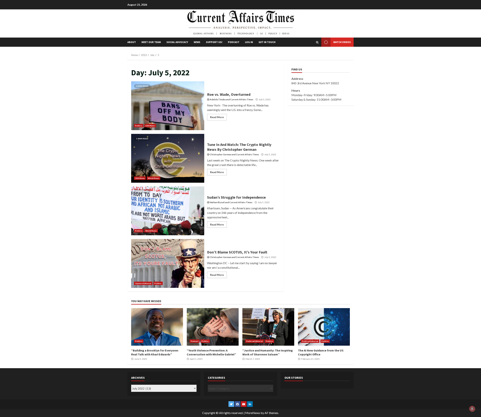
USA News (150, 125)
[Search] (317, 42)
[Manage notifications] (472, 409)
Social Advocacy (177, 42)
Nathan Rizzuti (217, 202)
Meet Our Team (151, 42)
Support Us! (214, 42)
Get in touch (267, 42)
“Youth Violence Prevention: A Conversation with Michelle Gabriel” (213, 327)
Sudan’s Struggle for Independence (167, 210)
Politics (138, 125)
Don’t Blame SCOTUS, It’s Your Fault (167, 263)
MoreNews (252, 413)
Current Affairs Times (241, 99)
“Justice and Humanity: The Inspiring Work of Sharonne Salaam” (268, 327)
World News (153, 178)
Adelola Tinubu (218, 99)
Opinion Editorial (143, 283)
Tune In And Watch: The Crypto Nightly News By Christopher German (167, 158)
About (131, 42)
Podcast (233, 42)
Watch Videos (342, 42)
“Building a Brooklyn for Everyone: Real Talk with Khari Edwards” (157, 327)
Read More (217, 117)
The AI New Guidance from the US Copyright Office (324, 327)
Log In (249, 42)
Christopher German (220, 154)
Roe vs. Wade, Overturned (167, 105)
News (197, 42)
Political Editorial (254, 341)
